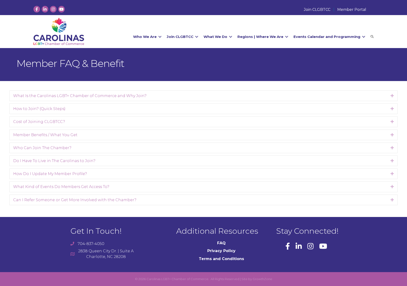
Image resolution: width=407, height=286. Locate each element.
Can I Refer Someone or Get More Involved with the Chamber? (74, 200)
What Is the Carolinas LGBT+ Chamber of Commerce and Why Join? (80, 96)
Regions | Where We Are (260, 36)
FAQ (221, 243)
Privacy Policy (221, 251)
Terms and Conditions (221, 259)
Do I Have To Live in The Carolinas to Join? (54, 161)
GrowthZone (262, 279)
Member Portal (351, 10)
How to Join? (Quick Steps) (39, 108)
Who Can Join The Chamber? (42, 148)
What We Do (215, 36)
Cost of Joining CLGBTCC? (39, 121)
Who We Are (145, 36)
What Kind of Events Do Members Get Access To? (61, 186)
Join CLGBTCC (317, 10)
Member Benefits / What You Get (45, 135)
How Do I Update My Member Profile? (50, 174)
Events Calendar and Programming (326, 36)
